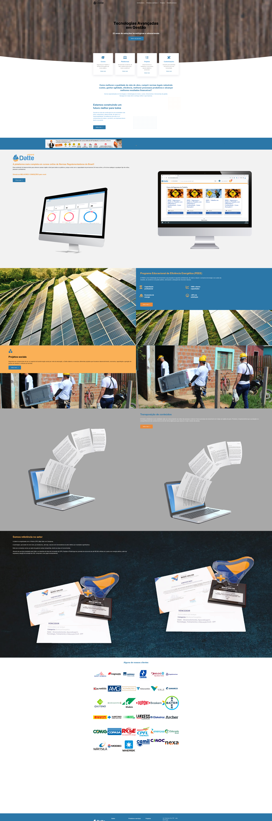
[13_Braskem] (158, 703)
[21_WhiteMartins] (129, 717)
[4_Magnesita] (115, 674)
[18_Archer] (172, 717)
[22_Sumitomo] (115, 717)
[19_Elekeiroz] (158, 717)
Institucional (140, 3)
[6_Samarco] (172, 689)
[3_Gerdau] (129, 674)
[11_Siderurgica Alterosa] (100, 689)
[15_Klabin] (129, 703)
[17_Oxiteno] (100, 703)
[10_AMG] (115, 689)
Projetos (162, 3)
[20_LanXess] (143, 717)
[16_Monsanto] (115, 703)
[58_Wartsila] (100, 746)
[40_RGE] (129, 732)
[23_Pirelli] (100, 717)
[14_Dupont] (143, 703)
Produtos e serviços (152, 3)
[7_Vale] (158, 689)
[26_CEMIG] (100, 732)
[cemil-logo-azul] (143, 743)
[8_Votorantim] (143, 689)
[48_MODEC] (115, 746)
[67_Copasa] (115, 732)
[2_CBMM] (143, 674)
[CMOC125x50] (158, 740)
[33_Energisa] (158, 732)
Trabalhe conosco (172, 3)
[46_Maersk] (129, 746)
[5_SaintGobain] (100, 674)
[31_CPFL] (143, 732)
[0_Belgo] (158, 674)
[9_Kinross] (129, 689)
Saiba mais (103, 71)
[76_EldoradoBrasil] (172, 732)
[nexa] (172, 743)
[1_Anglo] (172, 674)
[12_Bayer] (172, 703)
